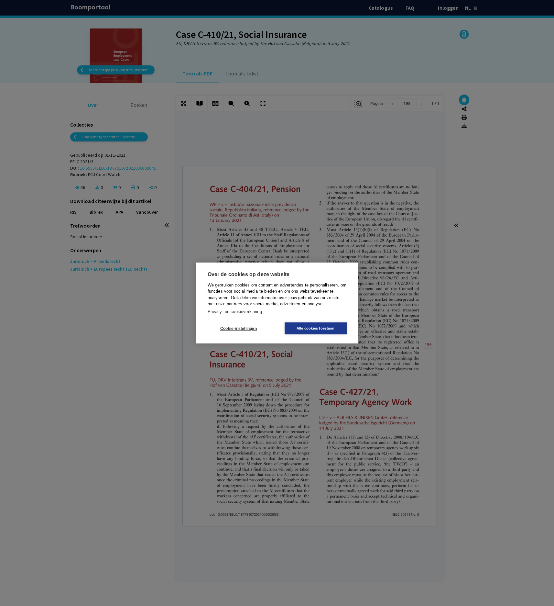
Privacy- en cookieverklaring (235, 311)
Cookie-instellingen (238, 328)
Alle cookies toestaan (315, 328)
